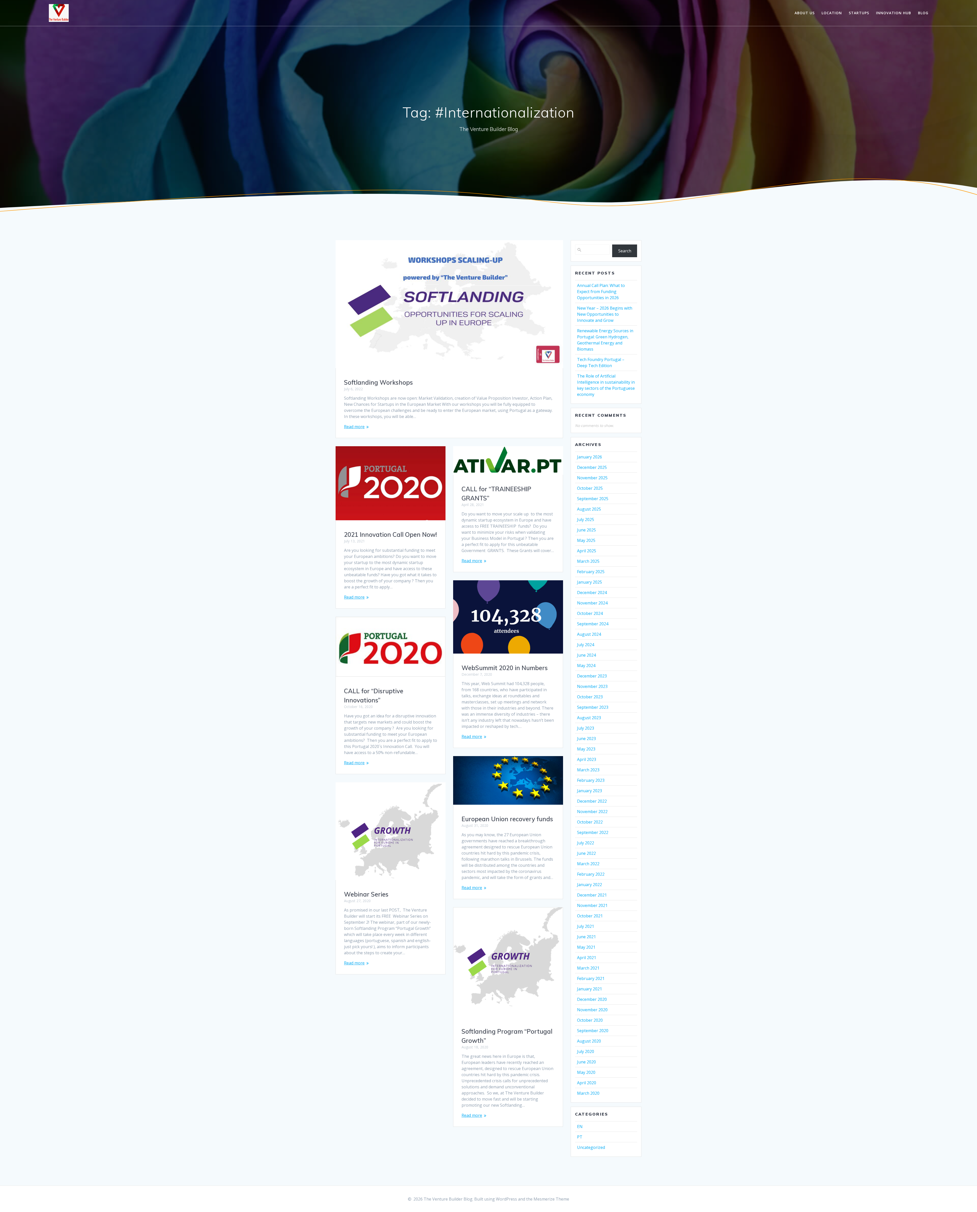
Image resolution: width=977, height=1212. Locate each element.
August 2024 (589, 634)
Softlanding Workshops (378, 382)
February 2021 (591, 978)
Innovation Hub (893, 12)
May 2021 (586, 947)
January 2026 (589, 457)
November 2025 (592, 478)
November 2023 (592, 686)
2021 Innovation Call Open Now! (390, 534)
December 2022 (592, 801)
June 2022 (586, 853)
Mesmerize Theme (551, 1199)
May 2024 (586, 665)
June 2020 (586, 1062)
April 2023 (586, 759)
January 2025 (589, 582)
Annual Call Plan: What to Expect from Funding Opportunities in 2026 (601, 291)
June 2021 (586, 937)
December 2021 (592, 895)
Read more (354, 426)
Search (624, 251)
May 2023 (586, 749)
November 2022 (592, 811)
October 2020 (590, 1020)
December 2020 (592, 999)
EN (580, 1126)
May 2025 (586, 540)
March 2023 (588, 770)
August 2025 (589, 509)
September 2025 (592, 498)
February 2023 (591, 780)
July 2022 (585, 843)
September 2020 (592, 1030)
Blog (923, 12)
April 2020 (586, 1083)
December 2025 (592, 467)
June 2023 (586, 738)
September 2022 (592, 832)
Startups (859, 12)
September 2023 (592, 707)
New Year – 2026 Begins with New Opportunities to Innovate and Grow (604, 314)
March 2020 (588, 1093)
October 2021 (590, 916)
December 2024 (592, 592)
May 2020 (586, 1072)
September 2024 (592, 624)
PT (579, 1137)
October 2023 (590, 697)
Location (832, 12)
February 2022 (591, 874)
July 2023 (585, 728)
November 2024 (592, 603)
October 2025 (590, 488)
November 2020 (592, 1010)
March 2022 (588, 864)
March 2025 (588, 561)
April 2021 (586, 957)
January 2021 (589, 989)
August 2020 (589, 1041)
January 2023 (589, 790)
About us (805, 12)
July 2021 (585, 926)
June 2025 (586, 530)
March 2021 (588, 968)
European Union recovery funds (507, 819)
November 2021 (592, 905)
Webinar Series (366, 894)
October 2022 (590, 822)
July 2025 (585, 519)
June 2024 (586, 655)
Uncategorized (591, 1147)
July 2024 (585, 644)
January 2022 (589, 884)
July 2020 (585, 1051)
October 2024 (590, 613)
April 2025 (586, 551)
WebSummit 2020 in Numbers (505, 668)
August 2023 (589, 717)
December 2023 (592, 676)
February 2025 (591, 571)
